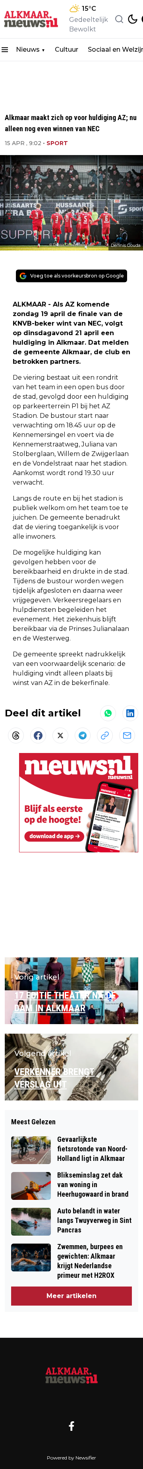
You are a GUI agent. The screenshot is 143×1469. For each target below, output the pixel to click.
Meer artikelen (71, 1296)
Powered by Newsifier (71, 1458)
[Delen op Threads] (16, 735)
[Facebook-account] (71, 1426)
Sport (57, 143)
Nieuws (28, 49)
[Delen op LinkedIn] (130, 713)
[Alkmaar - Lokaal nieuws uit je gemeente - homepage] (33, 19)
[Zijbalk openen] (5, 49)
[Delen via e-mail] (127, 735)
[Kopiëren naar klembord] (105, 735)
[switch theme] (132, 19)
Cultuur (66, 49)
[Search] (119, 19)
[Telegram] (83, 735)
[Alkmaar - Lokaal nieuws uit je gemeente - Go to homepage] (71, 1375)
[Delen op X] (60, 735)
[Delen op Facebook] (38, 735)
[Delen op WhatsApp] (108, 713)
